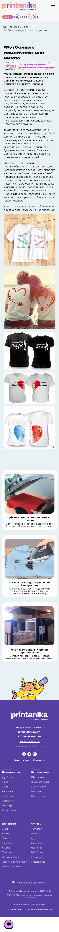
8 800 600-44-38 (29, 732)
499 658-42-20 (31, 736)
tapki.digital (38, 882)
